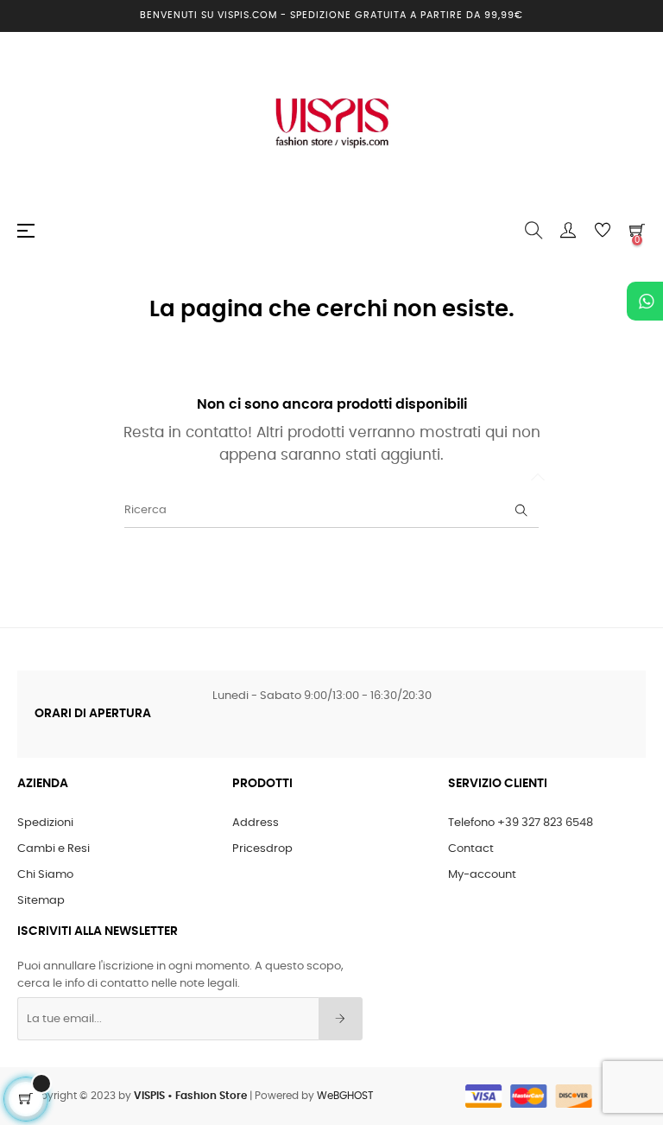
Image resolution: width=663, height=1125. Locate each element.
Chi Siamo (45, 874)
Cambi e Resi (53, 849)
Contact (471, 849)
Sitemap (41, 900)
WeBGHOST (345, 1095)
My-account (482, 874)
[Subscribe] (341, 1018)
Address (255, 823)
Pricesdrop (262, 849)
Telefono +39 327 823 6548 (520, 823)
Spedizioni (45, 823)
